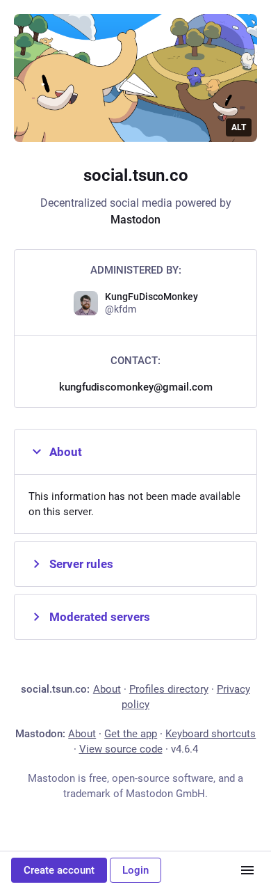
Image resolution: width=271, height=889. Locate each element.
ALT (238, 127)
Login (135, 870)
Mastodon (135, 219)
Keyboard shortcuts (210, 733)
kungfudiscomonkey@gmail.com (136, 387)
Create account (59, 870)
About (65, 452)
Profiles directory (168, 689)
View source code (121, 749)
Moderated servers (99, 617)
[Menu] (247, 870)
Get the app (130, 733)
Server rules (81, 564)
